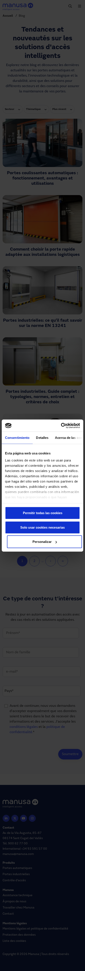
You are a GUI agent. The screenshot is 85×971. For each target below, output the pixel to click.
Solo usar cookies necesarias (42, 527)
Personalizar (42, 542)
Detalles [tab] (42, 438)
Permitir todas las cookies (42, 513)
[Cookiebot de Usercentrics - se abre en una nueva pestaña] (61, 425)
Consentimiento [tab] (17, 438)
